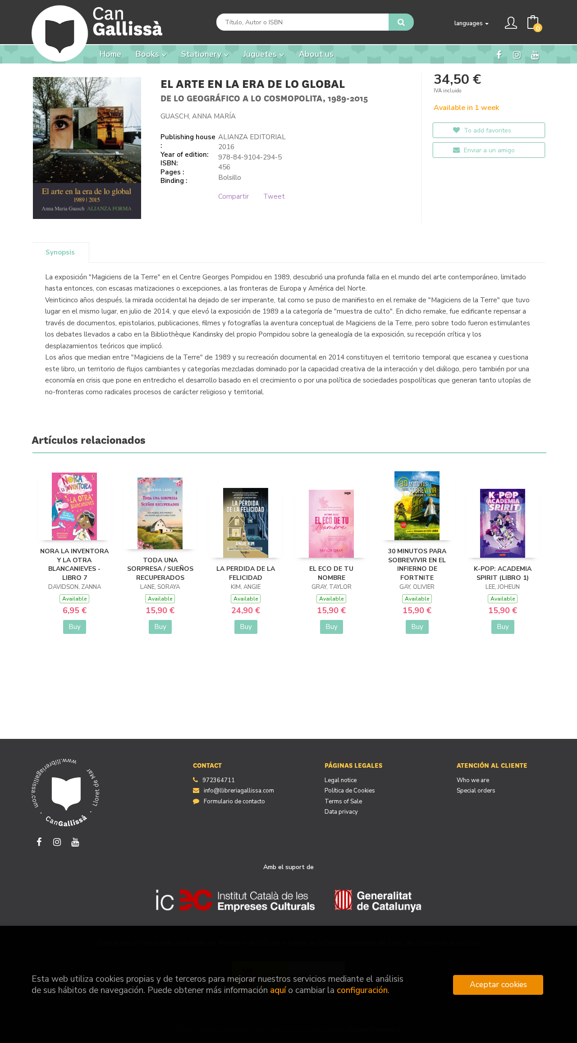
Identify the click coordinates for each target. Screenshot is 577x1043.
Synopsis (60, 252)
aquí (278, 990)
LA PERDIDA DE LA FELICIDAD (245, 573)
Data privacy (341, 812)
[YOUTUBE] (534, 54)
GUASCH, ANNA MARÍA (198, 116)
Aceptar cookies (498, 984)
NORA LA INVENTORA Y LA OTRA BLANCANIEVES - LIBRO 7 (74, 564)
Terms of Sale (343, 801)
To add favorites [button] (486, 130)
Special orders (476, 791)
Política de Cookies (350, 791)
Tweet (274, 196)
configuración (362, 990)
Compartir (233, 196)
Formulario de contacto (234, 801)
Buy (75, 626)
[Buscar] (401, 22)
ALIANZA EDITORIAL (252, 136)
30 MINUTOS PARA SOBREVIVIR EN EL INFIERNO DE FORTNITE (417, 564)
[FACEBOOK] (498, 54)
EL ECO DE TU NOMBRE (331, 573)
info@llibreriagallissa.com (239, 791)
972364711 (218, 780)
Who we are (473, 780)
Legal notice (341, 780)
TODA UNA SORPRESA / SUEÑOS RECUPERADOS (160, 569)
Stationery (202, 54)
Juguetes (261, 54)
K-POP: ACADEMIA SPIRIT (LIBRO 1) (502, 573)
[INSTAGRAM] (516, 54)
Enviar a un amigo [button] (488, 150)
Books (148, 54)
